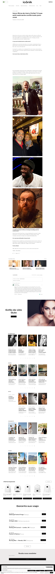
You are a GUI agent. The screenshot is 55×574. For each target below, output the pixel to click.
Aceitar (51, 572)
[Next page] (32, 358)
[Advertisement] (27, 28)
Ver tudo (45, 258)
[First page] (20, 358)
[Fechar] (54, 572)
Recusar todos (47, 572)
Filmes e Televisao (18, 250)
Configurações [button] (42, 572)
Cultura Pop (17, 5)
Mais (40, 5)
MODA (9, 391)
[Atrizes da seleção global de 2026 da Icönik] (27, 263)
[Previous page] (22, 358)
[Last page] (34, 358)
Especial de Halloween (24, 5)
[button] (16, 514)
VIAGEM (10, 450)
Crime (37, 5)
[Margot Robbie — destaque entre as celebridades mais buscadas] (40, 263)
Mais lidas (14, 250)
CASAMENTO (11, 421)
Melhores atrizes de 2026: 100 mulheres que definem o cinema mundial (27, 268)
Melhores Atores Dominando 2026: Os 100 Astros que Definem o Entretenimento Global (14, 268)
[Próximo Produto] (52, 488)
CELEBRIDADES (11, 333)
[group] (27, 491)
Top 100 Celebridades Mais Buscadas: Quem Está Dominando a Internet (40, 268)
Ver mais (27, 546)
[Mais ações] (41, 11)
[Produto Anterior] (2, 488)
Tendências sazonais (32, 5)
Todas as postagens (11, 5)
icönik (27, 2)
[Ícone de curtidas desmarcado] (15, 294)
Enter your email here (11, 555)
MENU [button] (51, 2)
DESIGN (9, 363)
